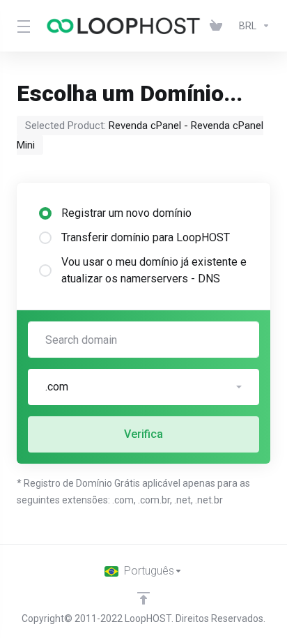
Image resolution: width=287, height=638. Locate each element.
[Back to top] (143, 598)
